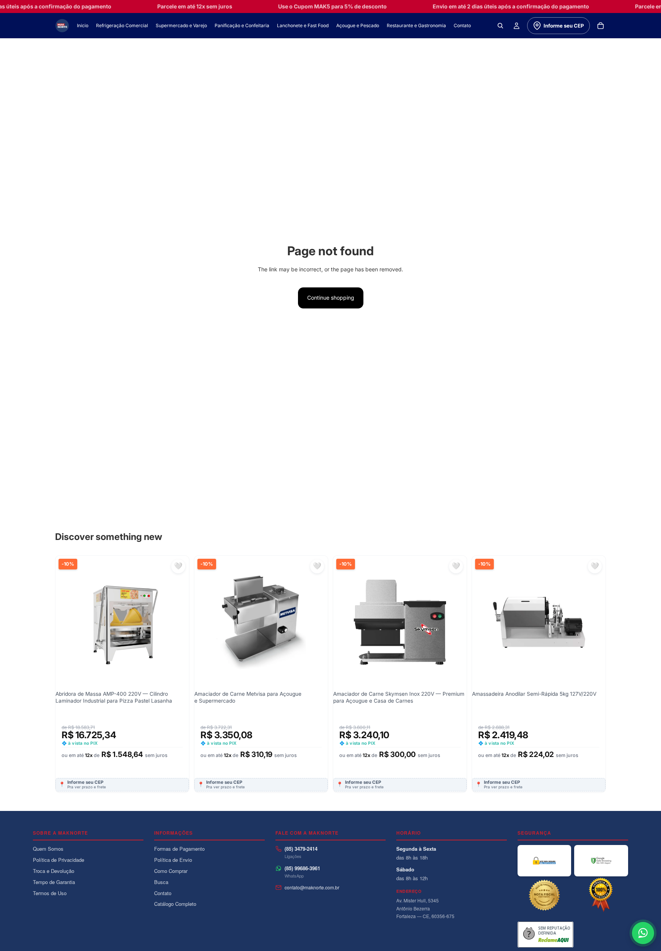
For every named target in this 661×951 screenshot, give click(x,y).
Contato (162, 893)
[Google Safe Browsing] (601, 860)
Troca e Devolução (53, 870)
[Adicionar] (177, 611)
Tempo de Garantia (54, 882)
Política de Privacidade (58, 859)
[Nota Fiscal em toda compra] (544, 895)
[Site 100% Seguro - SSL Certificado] (544, 860)
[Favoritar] (178, 566)
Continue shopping (330, 297)
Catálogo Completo (175, 903)
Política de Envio (173, 859)
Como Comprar (170, 870)
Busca (161, 882)
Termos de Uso (50, 893)
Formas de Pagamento (179, 848)
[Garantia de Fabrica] (601, 895)
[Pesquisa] (500, 25)
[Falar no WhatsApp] (643, 933)
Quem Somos (48, 848)
